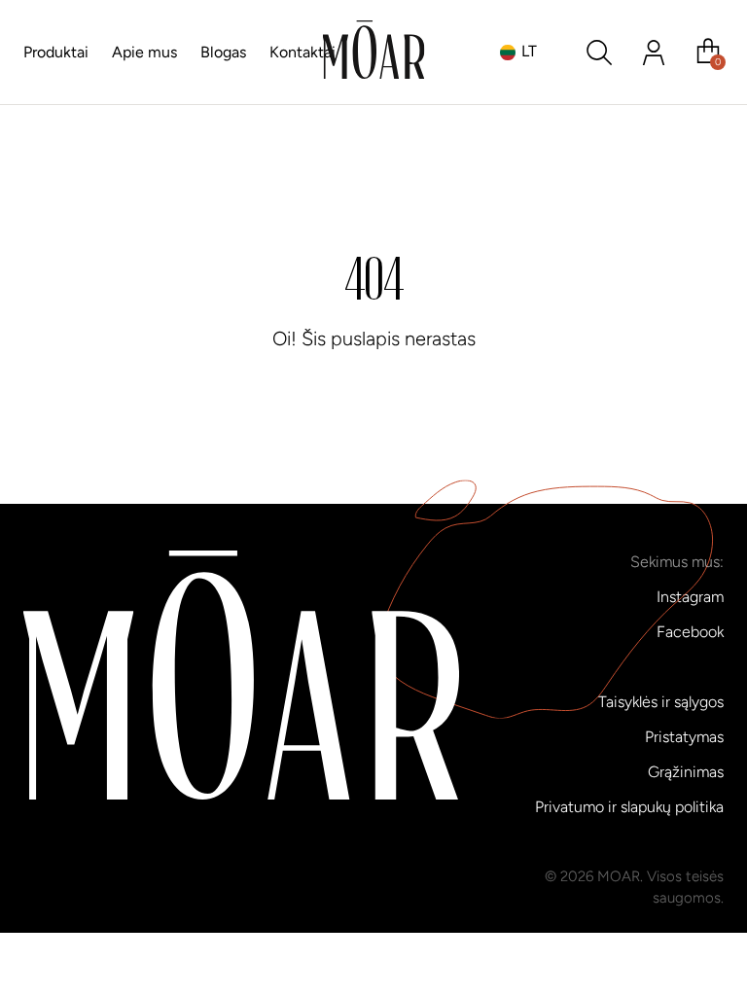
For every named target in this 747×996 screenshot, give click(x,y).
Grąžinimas (686, 772)
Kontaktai (302, 52)
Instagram (690, 596)
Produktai (56, 52)
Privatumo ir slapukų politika (629, 807)
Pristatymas (684, 737)
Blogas (223, 52)
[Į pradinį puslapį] (374, 52)
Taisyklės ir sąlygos (661, 702)
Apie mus (144, 52)
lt (529, 51)
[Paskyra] (653, 52)
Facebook (690, 631)
